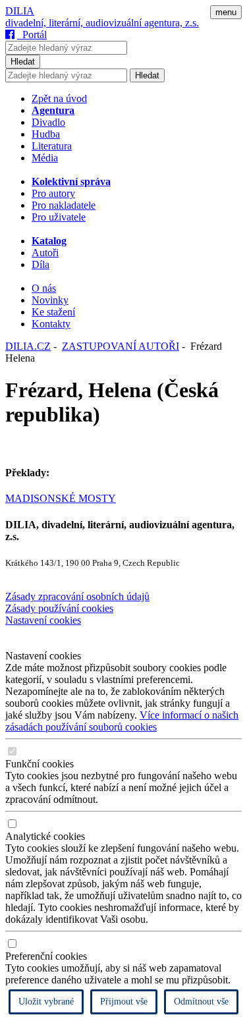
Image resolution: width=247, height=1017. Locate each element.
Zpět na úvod (59, 98)
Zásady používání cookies (59, 608)
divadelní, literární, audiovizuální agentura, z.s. (102, 22)
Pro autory (53, 193)
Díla (40, 264)
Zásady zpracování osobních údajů (77, 596)
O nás (44, 288)
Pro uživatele (59, 217)
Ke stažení (53, 311)
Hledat (23, 62)
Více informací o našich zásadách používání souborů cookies (121, 720)
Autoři (45, 252)
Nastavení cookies (43, 620)
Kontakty (51, 323)
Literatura (52, 145)
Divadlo (48, 122)
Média (45, 157)
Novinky (50, 300)
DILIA (19, 10)
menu (225, 12)
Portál (32, 34)
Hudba (46, 134)
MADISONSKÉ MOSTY (60, 498)
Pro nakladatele (64, 205)
